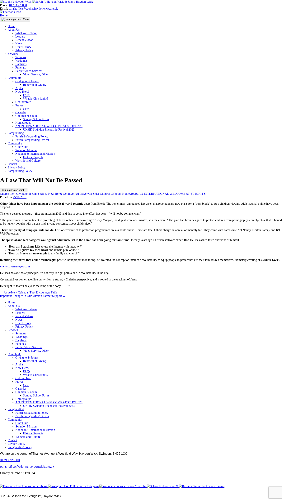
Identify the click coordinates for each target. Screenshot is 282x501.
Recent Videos (24, 40)
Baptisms (20, 64)
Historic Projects (33, 157)
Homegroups (23, 122)
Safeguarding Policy (20, 170)
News (18, 43)
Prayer (19, 105)
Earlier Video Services (28, 71)
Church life (14, 77)
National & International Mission (35, 153)
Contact (12, 164)
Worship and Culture (27, 160)
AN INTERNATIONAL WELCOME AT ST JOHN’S (48, 126)
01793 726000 (18, 5)
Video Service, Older (36, 74)
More (25, 19)
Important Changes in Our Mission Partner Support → (33, 295)
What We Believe (26, 33)
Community (15, 143)
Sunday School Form (36, 119)
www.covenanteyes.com (15, 266)
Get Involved (23, 102)
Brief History (23, 46)
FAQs (26, 95)
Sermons (20, 57)
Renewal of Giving (34, 84)
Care (26, 108)
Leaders (20, 36)
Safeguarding (16, 133)
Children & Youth (26, 115)
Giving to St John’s (27, 81)
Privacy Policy (24, 50)
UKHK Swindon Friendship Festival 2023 (49, 129)
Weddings (21, 60)
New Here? (22, 91)
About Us (14, 29)
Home (3, 15)
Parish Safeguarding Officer (32, 139)
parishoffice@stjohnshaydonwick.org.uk (33, 8)
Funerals (20, 67)
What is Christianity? (35, 98)
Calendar (20, 112)
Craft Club (21, 146)
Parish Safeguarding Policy (31, 136)
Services (13, 53)
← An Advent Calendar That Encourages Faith (28, 292)
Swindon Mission (26, 150)
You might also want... (14, 190)
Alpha (19, 88)
